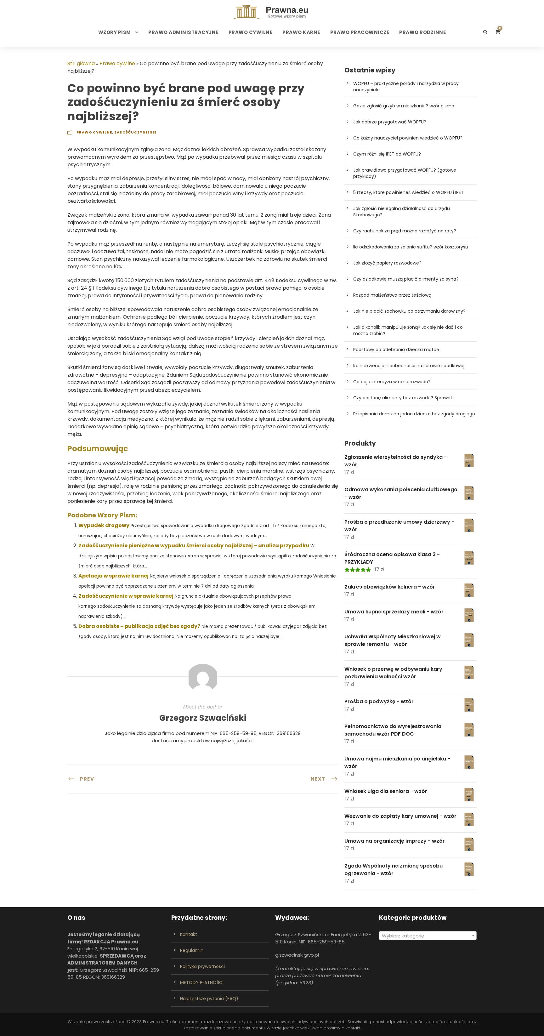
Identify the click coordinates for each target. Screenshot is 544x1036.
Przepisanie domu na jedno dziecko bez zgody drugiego (414, 414)
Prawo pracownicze (359, 32)
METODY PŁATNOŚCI (202, 982)
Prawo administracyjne (183, 32)
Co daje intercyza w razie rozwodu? (392, 382)
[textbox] (427, 935)
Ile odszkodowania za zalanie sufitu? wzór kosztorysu (410, 247)
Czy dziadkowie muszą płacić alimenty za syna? (406, 279)
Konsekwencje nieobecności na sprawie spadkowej (408, 365)
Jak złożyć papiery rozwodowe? (387, 263)
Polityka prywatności (202, 966)
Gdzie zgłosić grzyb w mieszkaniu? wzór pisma (403, 106)
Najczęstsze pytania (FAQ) (209, 998)
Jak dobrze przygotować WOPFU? (389, 122)
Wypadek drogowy (103, 525)
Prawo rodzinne (422, 32)
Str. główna (81, 63)
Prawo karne (301, 32)
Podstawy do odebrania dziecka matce (396, 349)
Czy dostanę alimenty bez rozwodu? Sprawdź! (403, 398)
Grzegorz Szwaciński (202, 718)
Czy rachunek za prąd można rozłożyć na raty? (404, 231)
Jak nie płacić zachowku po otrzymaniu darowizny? (409, 311)
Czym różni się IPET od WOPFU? (387, 154)
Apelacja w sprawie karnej (113, 575)
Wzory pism (114, 32)
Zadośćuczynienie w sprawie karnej (125, 596)
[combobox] (428, 935)
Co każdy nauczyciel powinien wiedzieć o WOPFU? (407, 138)
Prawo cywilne (251, 32)
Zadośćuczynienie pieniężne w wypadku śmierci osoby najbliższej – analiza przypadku (193, 545)
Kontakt (188, 934)
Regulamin (191, 950)
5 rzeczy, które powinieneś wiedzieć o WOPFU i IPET (408, 192)
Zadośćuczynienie (135, 132)
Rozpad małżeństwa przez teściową (392, 295)
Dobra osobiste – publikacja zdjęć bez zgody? (139, 626)
